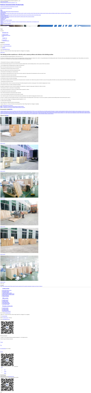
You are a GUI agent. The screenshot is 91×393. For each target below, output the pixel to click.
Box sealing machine (16, 16)
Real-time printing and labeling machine (51, 13)
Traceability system (3, 18)
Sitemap (1, 1)
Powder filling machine (5, 304)
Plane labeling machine (13, 13)
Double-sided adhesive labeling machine (39, 13)
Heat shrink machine (3, 16)
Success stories (4, 39)
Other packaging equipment (30, 16)
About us (1, 21)
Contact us (2, 22)
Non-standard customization (4, 17)
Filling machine (8, 11)
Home (1, 9)
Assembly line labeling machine (28, 13)
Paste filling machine (5, 301)
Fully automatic (10, 105)
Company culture (5, 21)
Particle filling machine (5, 302)
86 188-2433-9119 (9, 8)
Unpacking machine (10, 16)
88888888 (3, 47)
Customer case (2, 19)
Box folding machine (22, 16)
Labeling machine (3, 11)
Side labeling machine (20, 13)
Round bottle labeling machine (5, 13)
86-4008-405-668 (7, 312)
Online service (2, 52)
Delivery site (31, 21)
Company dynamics (5, 34)
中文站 (7, 1)
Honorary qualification (12, 21)
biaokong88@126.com (6, 49)
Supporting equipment (67, 13)
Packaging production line (15, 11)
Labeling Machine (5, 105)
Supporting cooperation (7, 23)
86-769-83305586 (3, 8)
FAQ (12, 25)
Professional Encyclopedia (6, 35)
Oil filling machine (5, 300)
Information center (36, 21)
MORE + (11, 109)
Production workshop (26, 21)
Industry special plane (61, 13)
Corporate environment (19, 21)
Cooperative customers (5, 40)
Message (4, 1)
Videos (1, 10)
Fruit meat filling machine (6, 303)
